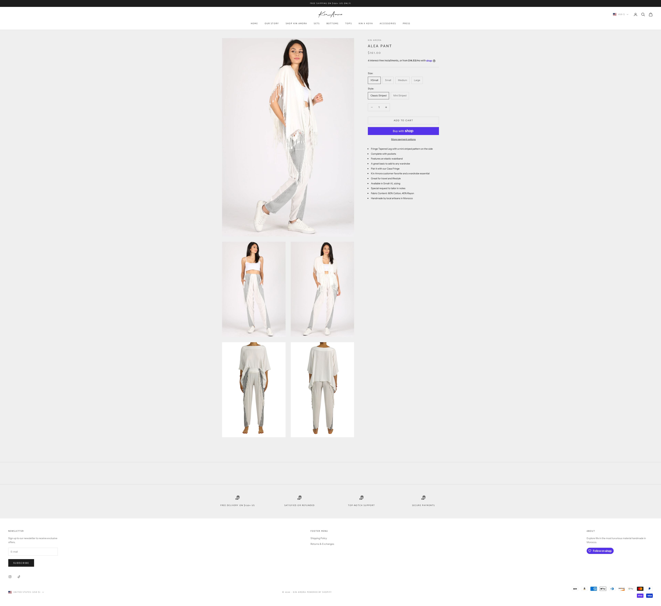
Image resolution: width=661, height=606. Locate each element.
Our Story (272, 23)
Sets (317, 23)
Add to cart (403, 120)
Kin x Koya (366, 23)
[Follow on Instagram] (10, 576)
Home (254, 23)
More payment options (403, 139)
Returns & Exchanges (322, 543)
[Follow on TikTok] (19, 576)
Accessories (388, 23)
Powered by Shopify (319, 592)
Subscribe (21, 563)
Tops (348, 23)
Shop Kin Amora (296, 23)
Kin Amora (374, 40)
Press (406, 23)
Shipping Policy (319, 538)
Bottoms (332, 23)
